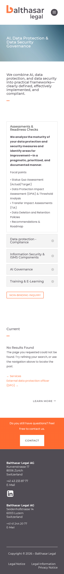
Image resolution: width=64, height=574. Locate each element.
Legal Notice (16, 564)
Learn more (43, 401)
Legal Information (43, 564)
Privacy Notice (48, 567)
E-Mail (10, 485)
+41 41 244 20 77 (16, 523)
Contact (32, 440)
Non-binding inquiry (25, 295)
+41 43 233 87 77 (17, 481)
